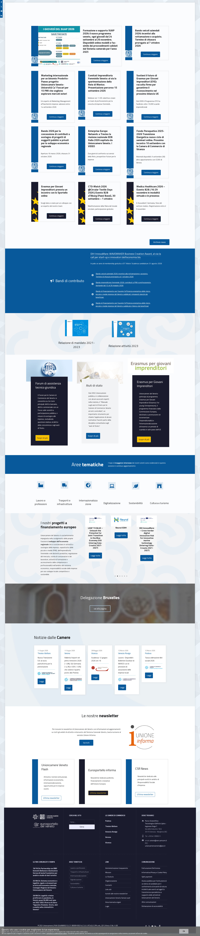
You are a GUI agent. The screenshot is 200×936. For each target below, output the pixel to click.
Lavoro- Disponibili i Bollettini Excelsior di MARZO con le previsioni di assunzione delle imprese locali (126, 665)
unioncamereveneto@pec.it (155, 846)
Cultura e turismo (76, 887)
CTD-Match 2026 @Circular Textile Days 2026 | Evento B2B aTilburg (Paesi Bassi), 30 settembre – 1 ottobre (101, 193)
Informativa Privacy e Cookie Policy (154, 872)
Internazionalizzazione (78, 876)
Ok (184, 931)
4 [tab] (122, 576)
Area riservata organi (113, 902)
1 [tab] (115, 576)
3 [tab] (120, 576)
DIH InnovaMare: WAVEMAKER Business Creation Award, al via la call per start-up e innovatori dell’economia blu (126, 255)
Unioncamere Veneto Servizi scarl (117, 898)
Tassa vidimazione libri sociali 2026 (153, 659)
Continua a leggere (101, 60)
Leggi (41, 681)
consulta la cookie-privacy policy (56, 933)
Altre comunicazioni (149, 902)
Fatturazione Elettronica (151, 868)
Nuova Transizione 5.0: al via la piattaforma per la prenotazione (45, 662)
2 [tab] (117, 576)
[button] (159, 242)
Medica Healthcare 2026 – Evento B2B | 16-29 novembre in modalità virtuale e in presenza (150, 191)
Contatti (108, 885)
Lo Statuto (109, 876)
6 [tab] (127, 576)
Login (107, 906)
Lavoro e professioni (77, 868)
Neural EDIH (111, 527)
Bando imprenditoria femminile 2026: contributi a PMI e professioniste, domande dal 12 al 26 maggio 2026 (123, 284)
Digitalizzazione (75, 879)
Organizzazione (111, 881)
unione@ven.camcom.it (158, 840)
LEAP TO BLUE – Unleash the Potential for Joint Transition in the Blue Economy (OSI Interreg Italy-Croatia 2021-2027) (85, 537)
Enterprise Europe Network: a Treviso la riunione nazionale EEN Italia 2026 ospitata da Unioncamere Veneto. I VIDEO (100, 138)
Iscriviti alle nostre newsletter (116, 893)
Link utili (108, 889)
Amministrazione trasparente (116, 868)
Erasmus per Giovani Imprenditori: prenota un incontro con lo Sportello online (54, 191)
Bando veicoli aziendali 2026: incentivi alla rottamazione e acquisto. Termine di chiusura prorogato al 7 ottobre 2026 (148, 38)
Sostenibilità (74, 883)
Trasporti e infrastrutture (79, 872)
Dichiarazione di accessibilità (152, 906)
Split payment (147, 876)
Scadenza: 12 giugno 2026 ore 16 (99, 659)
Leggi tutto (86, 555)
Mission (108, 872)
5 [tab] (124, 576)
